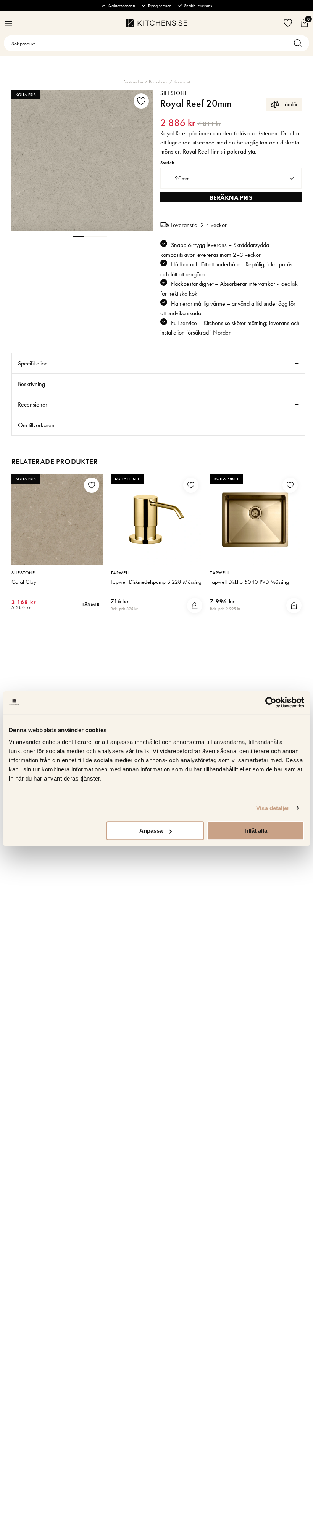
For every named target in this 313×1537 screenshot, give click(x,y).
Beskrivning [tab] (31, 384)
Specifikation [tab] (33, 363)
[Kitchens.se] (156, 22)
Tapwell (121, 573)
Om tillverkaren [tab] (36, 425)
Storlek (167, 163)
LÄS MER (91, 604)
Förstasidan (133, 82)
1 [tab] (78, 236)
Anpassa (151, 830)
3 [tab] (101, 236)
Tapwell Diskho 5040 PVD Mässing (249, 582)
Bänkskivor (158, 82)
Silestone (173, 93)
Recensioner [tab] (32, 405)
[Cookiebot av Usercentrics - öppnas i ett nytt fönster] (270, 702)
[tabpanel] (82, 160)
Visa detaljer (272, 808)
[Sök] (299, 43)
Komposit (182, 82)
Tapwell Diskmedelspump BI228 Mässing (156, 582)
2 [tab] (89, 236)
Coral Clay (23, 582)
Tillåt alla (255, 830)
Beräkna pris (231, 197)
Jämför (290, 104)
